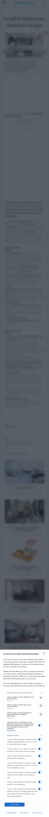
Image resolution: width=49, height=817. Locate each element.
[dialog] (24, 733)
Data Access (24, 813)
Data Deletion (12, 813)
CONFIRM (14, 804)
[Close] (44, 654)
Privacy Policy (37, 813)
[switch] (40, 698)
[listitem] (24, 692)
